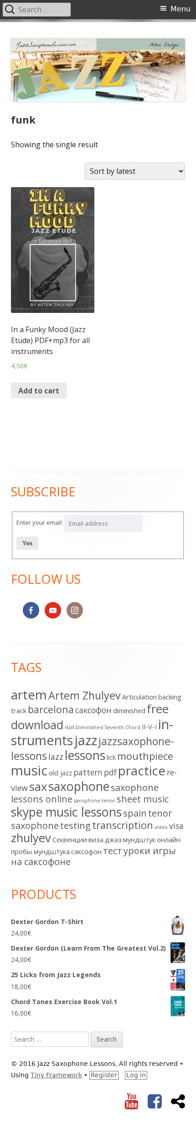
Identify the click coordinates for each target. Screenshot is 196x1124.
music (29, 770)
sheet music (143, 799)
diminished (129, 710)
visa (176, 825)
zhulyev (31, 838)
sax (38, 787)
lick (111, 757)
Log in (136, 1075)
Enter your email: (39, 522)
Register (104, 1075)
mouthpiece (145, 756)
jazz (85, 740)
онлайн (169, 839)
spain (135, 813)
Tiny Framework (56, 1075)
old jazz (60, 772)
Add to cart (38, 391)
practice (141, 770)
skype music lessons (66, 811)
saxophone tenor (94, 800)
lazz (55, 756)
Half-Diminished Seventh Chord (102, 727)
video (161, 827)
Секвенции (69, 839)
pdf (110, 772)
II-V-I (149, 726)
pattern (88, 772)
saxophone (78, 786)
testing (75, 825)
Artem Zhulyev (84, 695)
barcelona (51, 709)
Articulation (139, 696)
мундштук (139, 839)
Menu (180, 9)
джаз (113, 839)
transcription (122, 825)
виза (95, 839)
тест (112, 850)
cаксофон (93, 710)
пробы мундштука (40, 851)
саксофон (86, 851)
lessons (85, 755)
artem (29, 694)
